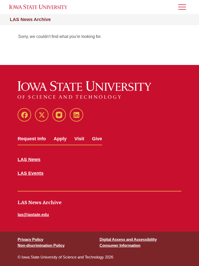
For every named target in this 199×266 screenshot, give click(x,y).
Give (97, 138)
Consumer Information (120, 245)
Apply (60, 138)
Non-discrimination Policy (41, 245)
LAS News (29, 159)
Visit (79, 138)
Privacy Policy (30, 239)
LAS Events (31, 173)
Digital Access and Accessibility (128, 239)
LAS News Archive (30, 19)
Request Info (32, 138)
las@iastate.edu (33, 214)
